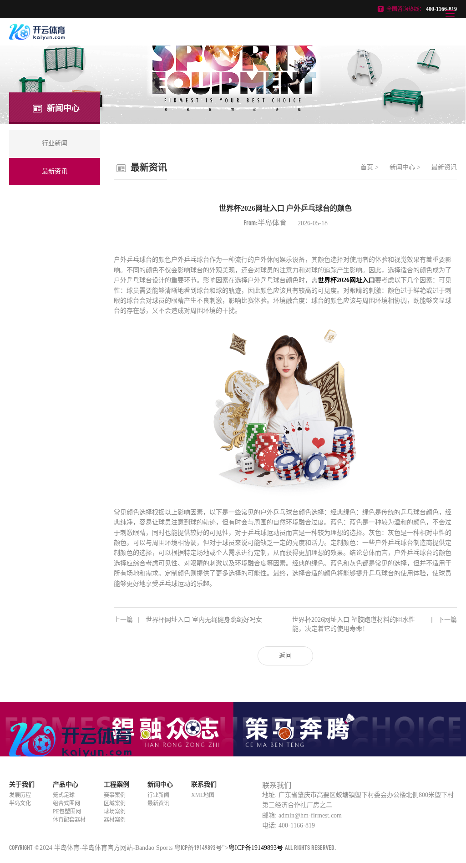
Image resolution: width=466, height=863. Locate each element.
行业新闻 (158, 795)
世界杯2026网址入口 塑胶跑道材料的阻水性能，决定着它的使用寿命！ (374, 624)
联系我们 (204, 784)
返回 (285, 655)
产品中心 (65, 784)
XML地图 (202, 795)
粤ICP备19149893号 (198, 847)
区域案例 (115, 803)
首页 (366, 167)
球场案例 (115, 811)
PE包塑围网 (67, 811)
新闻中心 (402, 167)
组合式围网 (66, 803)
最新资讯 (444, 167)
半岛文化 (20, 803)
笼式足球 (64, 795)
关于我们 (22, 784)
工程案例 (116, 784)
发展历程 (20, 795)
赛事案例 (115, 795)
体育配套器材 (69, 820)
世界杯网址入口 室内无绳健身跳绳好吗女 (188, 619)
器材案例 (115, 820)
